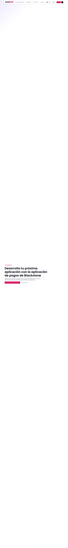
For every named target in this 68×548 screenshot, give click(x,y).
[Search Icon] (49, 2)
